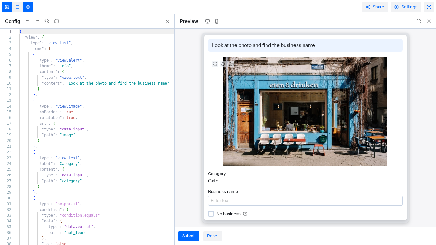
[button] (245, 213)
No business (228, 214)
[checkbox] (211, 214)
